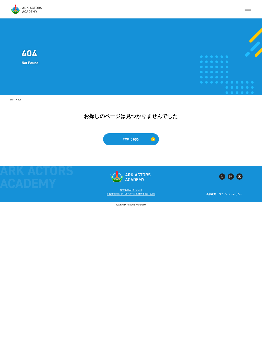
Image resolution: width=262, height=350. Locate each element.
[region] (131, 99)
